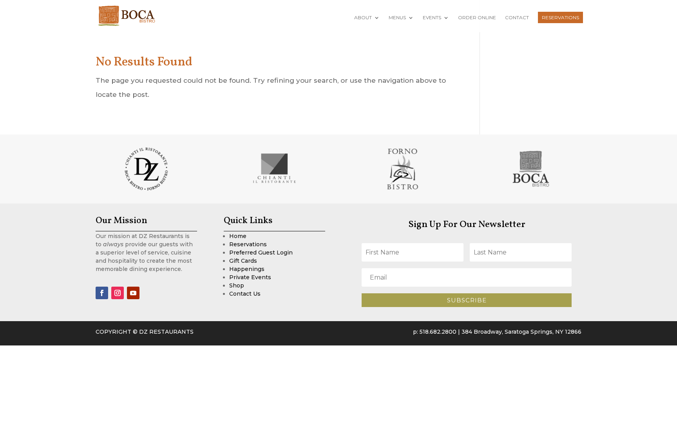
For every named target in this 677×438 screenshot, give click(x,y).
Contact (517, 17)
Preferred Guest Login (261, 252)
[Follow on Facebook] (102, 293)
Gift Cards (243, 260)
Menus (397, 17)
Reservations (560, 17)
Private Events (250, 277)
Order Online (477, 17)
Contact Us (245, 293)
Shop (236, 285)
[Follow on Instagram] (117, 293)
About (363, 17)
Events (432, 17)
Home (237, 236)
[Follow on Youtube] (133, 293)
